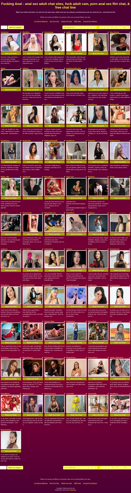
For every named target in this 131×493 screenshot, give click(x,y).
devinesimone (115, 285)
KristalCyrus (5, 140)
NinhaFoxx (70, 104)
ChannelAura (92, 357)
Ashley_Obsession (116, 357)
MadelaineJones (50, 393)
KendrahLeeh (114, 249)
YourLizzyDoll (5, 104)
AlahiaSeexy (5, 285)
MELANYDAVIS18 (28, 285)
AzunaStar (4, 213)
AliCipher (91, 177)
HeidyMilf (47, 285)
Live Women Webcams (41, 21)
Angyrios (113, 213)
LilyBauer (91, 213)
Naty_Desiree (114, 32)
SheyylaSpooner (50, 213)
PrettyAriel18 (27, 213)
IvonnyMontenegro (116, 68)
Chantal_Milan (49, 321)
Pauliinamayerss (28, 393)
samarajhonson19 (72, 285)
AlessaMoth (92, 321)
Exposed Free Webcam (90, 21)
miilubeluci (4, 32)
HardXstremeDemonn (73, 68)
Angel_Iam (70, 177)
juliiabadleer (48, 249)
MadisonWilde (49, 68)
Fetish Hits (73, 490)
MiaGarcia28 (114, 104)
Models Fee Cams (66, 21)
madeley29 (26, 177)
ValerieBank (70, 213)
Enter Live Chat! (11, 53)
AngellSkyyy (92, 104)
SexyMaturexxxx (115, 321)
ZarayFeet (47, 104)
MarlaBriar (26, 32)
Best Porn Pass (54, 21)
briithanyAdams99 (50, 140)
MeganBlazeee (28, 357)
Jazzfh (68, 32)
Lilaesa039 (70, 393)
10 (112, 27)
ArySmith (26, 321)
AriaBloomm (92, 285)
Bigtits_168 (5, 177)
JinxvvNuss (27, 249)
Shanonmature (6, 430)
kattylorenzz (70, 321)
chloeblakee (27, 104)
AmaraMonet (5, 393)
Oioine (112, 177)
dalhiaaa (26, 68)
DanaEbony (114, 393)
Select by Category (15, 27)
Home (4, 27)
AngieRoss (4, 357)
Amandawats (48, 32)
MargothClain (71, 357)
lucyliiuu (4, 321)
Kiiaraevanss (48, 357)
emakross (4, 249)
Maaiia (3, 68)
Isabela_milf (92, 68)
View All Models (69, 27)
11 (116, 27)
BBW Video (77, 21)
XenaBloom (70, 140)
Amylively (91, 140)
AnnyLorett (26, 140)
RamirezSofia (92, 249)
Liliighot (69, 249)
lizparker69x (92, 393)
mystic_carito (93, 32)
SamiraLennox (115, 140)
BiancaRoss (48, 177)
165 (124, 27)
